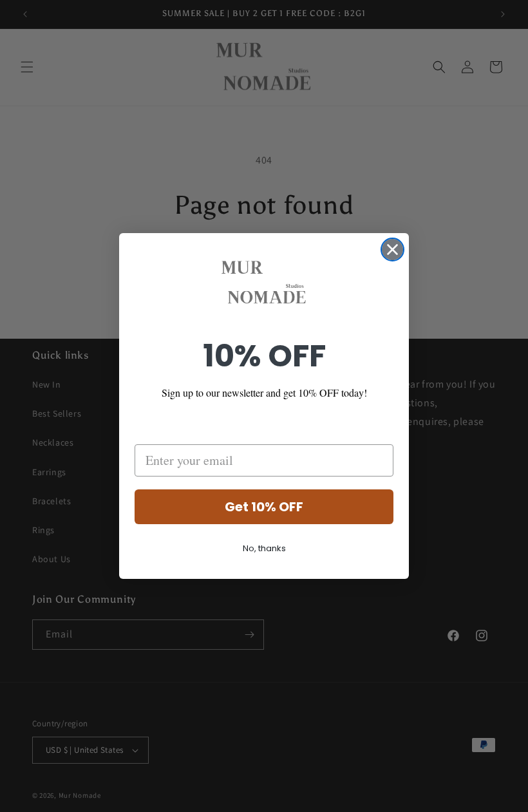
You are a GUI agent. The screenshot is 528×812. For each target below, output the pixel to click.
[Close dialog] (392, 249)
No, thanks (264, 548)
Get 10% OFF (264, 507)
